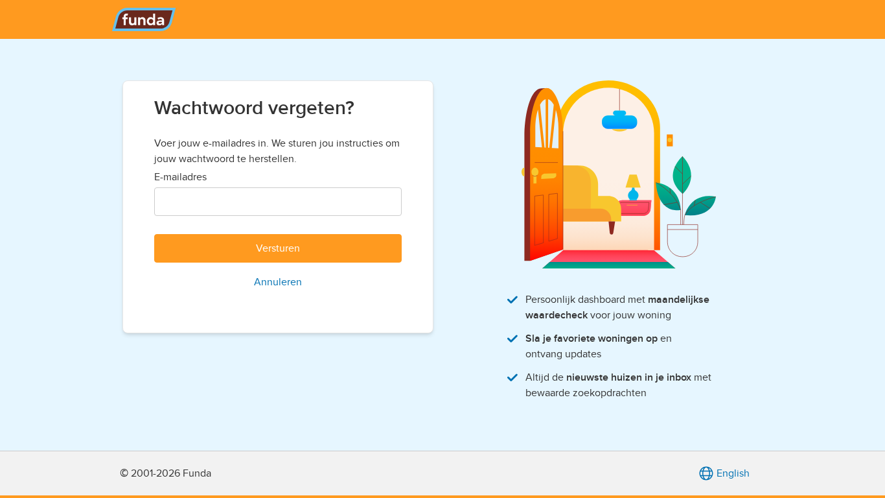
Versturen (278, 248)
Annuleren (278, 282)
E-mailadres (180, 177)
